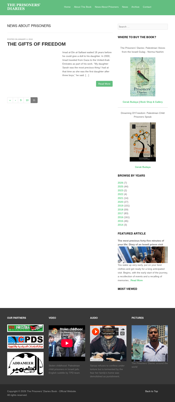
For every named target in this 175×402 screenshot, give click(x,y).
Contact (147, 6)
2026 (120, 182)
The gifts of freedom (36, 44)
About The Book (82, 6)
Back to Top (151, 391)
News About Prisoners (107, 6)
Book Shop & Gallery (151, 101)
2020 (120, 201)
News (125, 6)
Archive (135, 6)
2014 (120, 224)
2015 (120, 221)
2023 (120, 190)
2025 (120, 186)
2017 (120, 213)
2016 (120, 217)
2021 (120, 198)
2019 (120, 205)
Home (67, 6)
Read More (104, 83)
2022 (120, 194)
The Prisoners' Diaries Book (42, 391)
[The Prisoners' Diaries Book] (23, 7)
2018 (120, 209)
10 (27, 100)
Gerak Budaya (130, 101)
